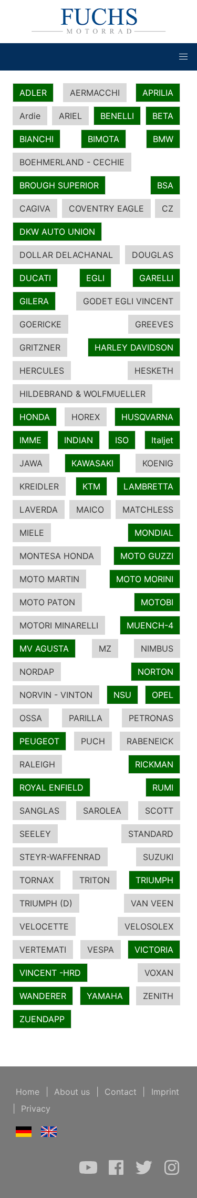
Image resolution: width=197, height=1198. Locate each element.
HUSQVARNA (147, 417)
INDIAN (78, 440)
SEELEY (35, 833)
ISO (122, 440)
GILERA (34, 301)
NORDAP (36, 671)
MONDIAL (153, 532)
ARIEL (70, 116)
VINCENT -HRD (50, 972)
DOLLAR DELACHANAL (66, 254)
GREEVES (154, 324)
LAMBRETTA (148, 486)
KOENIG (157, 463)
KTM (91, 486)
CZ (167, 208)
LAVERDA (38, 509)
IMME (30, 440)
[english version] (49, 1134)
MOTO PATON (47, 602)
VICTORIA (153, 949)
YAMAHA (105, 996)
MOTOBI (157, 602)
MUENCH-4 (150, 625)
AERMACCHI (95, 92)
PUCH (93, 741)
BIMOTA (103, 139)
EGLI (95, 278)
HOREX (85, 417)
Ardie (29, 116)
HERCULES (41, 370)
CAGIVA (34, 208)
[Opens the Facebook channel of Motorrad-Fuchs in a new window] (117, 1172)
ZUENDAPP (42, 1019)
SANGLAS (39, 810)
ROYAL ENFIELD (51, 787)
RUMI (162, 787)
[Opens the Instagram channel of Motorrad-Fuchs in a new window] (171, 1172)
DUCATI (35, 278)
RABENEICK (150, 741)
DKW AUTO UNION (57, 231)
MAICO (90, 509)
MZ (105, 648)
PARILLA (85, 718)
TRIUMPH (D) (45, 903)
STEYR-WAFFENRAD (60, 857)
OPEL (162, 695)
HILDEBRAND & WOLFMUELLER (82, 393)
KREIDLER (39, 486)
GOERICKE (40, 324)
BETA (162, 116)
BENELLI (117, 116)
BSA (165, 185)
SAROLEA (102, 810)
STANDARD (150, 833)
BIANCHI (36, 139)
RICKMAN (154, 764)
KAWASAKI (92, 463)
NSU (122, 695)
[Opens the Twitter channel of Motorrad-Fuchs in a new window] (145, 1172)
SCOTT (159, 810)
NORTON (155, 671)
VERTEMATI (42, 949)
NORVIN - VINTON (55, 695)
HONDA (34, 417)
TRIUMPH (154, 880)
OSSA (30, 718)
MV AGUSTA (44, 648)
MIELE (31, 532)
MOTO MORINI (144, 579)
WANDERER (42, 996)
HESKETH (153, 370)
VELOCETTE (44, 926)
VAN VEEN (152, 903)
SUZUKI (158, 857)
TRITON (94, 880)
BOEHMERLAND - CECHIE (72, 162)
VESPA (100, 949)
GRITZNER (39, 347)
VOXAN (158, 972)
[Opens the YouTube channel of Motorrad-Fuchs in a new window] (89, 1172)
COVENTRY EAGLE (106, 208)
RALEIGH (37, 764)
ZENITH (158, 996)
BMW (163, 139)
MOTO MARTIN (49, 579)
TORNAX (36, 880)
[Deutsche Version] (24, 1134)
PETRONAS (151, 718)
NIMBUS (157, 648)
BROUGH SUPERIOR (59, 185)
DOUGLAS (152, 254)
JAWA (31, 463)
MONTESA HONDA (56, 556)
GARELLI (156, 278)
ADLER (33, 92)
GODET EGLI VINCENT (128, 301)
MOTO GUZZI (146, 556)
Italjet (162, 440)
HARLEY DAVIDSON (134, 347)
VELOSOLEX (149, 926)
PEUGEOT (39, 741)
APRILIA (157, 92)
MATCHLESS (147, 509)
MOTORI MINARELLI (58, 625)
